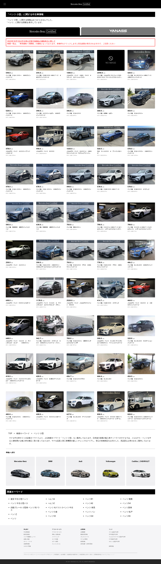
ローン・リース (28, 541)
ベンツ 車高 (90, 507)
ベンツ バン (90, 512)
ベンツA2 (89, 503)
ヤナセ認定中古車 (113, 532)
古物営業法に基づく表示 (85, 554)
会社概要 (63, 554)
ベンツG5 (126, 516)
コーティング (55, 536)
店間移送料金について (100, 554)
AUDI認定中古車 (113, 539)
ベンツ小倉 (52, 512)
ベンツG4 (89, 516)
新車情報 (111, 546)
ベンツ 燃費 (127, 499)
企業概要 (82, 532)
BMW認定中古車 (113, 534)
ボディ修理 (55, 541)
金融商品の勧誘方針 (72, 554)
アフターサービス (57, 532)
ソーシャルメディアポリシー (44, 554)
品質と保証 (27, 539)
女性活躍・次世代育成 (86, 543)
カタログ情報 (27, 546)
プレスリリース (84, 536)
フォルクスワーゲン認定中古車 (117, 536)
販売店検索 (27, 534)
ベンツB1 (89, 499)
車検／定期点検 (56, 534)
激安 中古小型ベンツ (19, 499)
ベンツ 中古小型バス (19, 503)
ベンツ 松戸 (127, 512)
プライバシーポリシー (29, 554)
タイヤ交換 (55, 539)
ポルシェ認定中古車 (114, 541)
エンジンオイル (56, 543)
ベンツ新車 (127, 507)
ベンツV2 (52, 516)
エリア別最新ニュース (29, 536)
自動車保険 (27, 543)
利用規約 (56, 554)
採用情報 (82, 541)
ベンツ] (14, 514)
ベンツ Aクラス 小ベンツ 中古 (60, 507)
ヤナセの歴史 (84, 539)
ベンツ (13, 518)
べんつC (51, 503)
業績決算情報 (84, 534)
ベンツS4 (126, 503)
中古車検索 (27, 532)
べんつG (51, 499)
